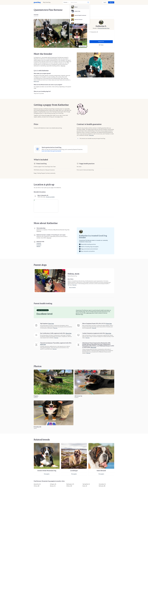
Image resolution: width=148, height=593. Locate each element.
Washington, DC (70, 484)
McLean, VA (52, 486)
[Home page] (37, 2)
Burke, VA (85, 486)
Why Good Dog (46, 2)
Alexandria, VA (37, 484)
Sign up (111, 2)
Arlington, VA (53, 484)
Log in (105, 2)
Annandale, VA (102, 484)
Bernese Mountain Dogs (103, 28)
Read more (36, 81)
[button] (51, 33)
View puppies (47, 474)
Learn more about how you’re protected (51, 151)
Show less (63, 65)
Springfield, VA (86, 484)
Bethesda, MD (102, 486)
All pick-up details (50, 197)
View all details (72, 287)
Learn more (89, 313)
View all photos (82, 46)
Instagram (39, 244)
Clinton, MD (36, 486)
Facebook (39, 243)
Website (38, 246)
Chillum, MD (69, 486)
